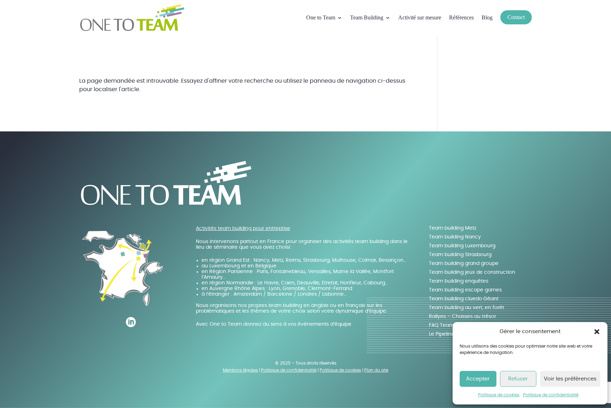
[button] (596, 331)
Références (461, 17)
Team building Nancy (455, 237)
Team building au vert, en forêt (466, 307)
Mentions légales (240, 370)
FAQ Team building (452, 325)
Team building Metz (452, 228)
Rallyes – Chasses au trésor (462, 316)
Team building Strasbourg (460, 254)
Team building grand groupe (464, 263)
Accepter (478, 379)
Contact (516, 17)
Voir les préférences (570, 379)
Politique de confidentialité (550, 395)
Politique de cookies (498, 395)
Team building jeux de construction (472, 272)
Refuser (518, 379)
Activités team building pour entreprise (243, 228)
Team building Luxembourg (462, 245)
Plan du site (376, 370)
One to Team (320, 17)
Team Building (366, 17)
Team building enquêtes (458, 281)
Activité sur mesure (419, 17)
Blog (487, 17)
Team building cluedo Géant (464, 298)
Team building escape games (465, 290)
